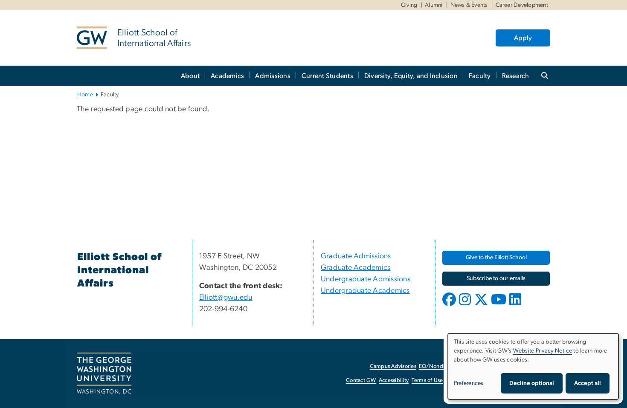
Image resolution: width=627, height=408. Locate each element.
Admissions (272, 75)
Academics (227, 75)
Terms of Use (427, 380)
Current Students (327, 75)
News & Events (469, 5)
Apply (523, 38)
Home (85, 95)
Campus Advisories (393, 366)
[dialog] (533, 366)
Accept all (587, 383)
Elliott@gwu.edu (226, 297)
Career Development (522, 5)
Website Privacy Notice (542, 351)
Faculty (480, 75)
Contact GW (361, 380)
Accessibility (394, 380)
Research (515, 75)
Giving (409, 5)
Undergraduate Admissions (365, 279)
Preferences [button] (469, 383)
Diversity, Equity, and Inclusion (411, 75)
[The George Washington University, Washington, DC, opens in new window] (104, 373)
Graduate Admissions (356, 256)
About (190, 75)
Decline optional (531, 383)
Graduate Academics (356, 268)
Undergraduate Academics (365, 291)
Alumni (434, 5)
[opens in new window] (450, 305)
